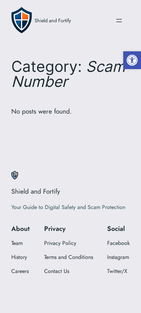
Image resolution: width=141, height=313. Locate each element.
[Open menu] (119, 20)
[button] (132, 60)
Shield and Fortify (53, 20)
